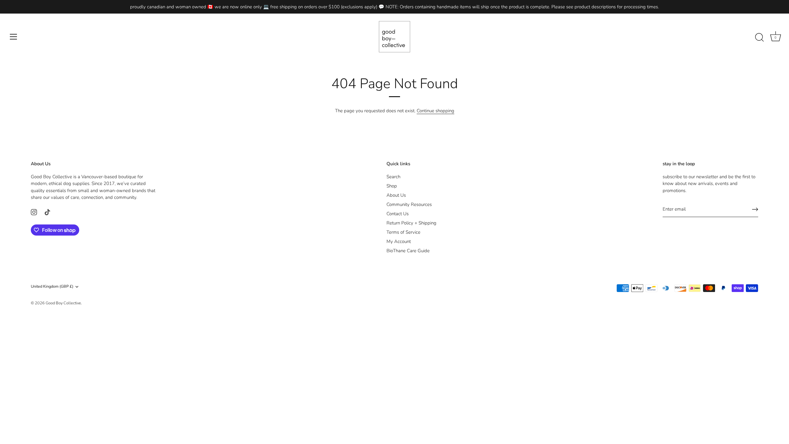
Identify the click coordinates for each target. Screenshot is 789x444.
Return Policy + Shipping (411, 223)
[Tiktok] (47, 212)
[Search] (759, 37)
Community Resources (409, 204)
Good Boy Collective (63, 303)
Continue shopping (435, 111)
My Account (398, 241)
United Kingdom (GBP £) (52, 286)
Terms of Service (403, 232)
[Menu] (13, 36)
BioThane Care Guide (408, 251)
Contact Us (397, 214)
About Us (396, 195)
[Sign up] (755, 209)
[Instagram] (34, 212)
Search (393, 177)
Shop (391, 186)
